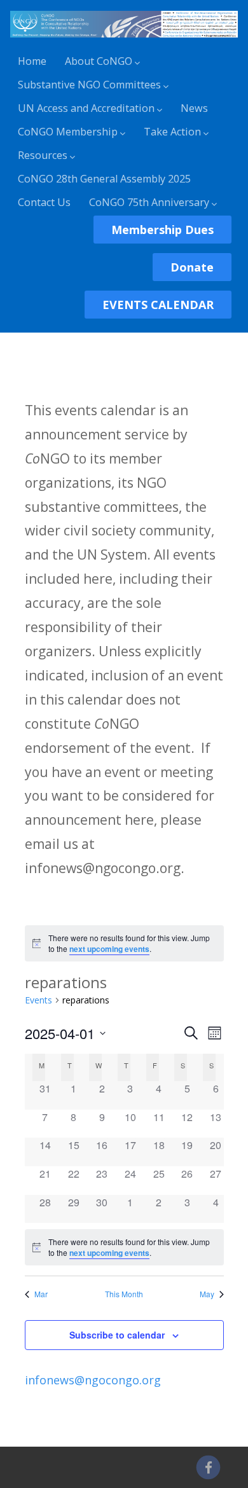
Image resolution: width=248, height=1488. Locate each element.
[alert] (124, 943)
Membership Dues (162, 229)
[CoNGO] (123, 39)
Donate (192, 267)
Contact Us (44, 202)
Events (38, 1000)
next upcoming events (109, 948)
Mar (41, 1294)
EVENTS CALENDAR (158, 304)
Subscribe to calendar (117, 1334)
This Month (124, 1294)
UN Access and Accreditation (86, 108)
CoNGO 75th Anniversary (149, 202)
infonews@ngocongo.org (93, 1380)
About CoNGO (98, 61)
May (207, 1294)
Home (32, 61)
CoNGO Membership (68, 132)
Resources (42, 155)
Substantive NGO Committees (89, 85)
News (194, 108)
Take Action (172, 132)
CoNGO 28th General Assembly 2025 (104, 179)
